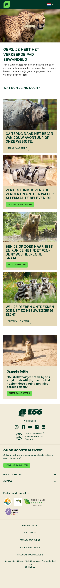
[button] (50, 4)
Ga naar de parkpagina (20, 204)
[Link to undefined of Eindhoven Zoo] (16, 427)
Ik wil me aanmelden (17, 465)
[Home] (6, 4)
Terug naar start (17, 148)
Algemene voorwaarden (30, 555)
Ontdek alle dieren (18, 321)
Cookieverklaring (30, 547)
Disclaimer (30, 533)
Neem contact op (17, 265)
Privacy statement (30, 540)
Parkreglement (30, 525)
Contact (29, 439)
